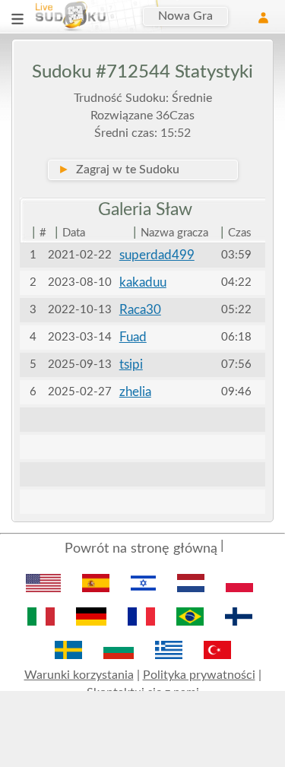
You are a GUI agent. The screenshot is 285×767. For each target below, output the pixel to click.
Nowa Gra (185, 16)
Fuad (133, 337)
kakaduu (142, 282)
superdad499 (157, 255)
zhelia (135, 391)
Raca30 (140, 309)
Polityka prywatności (199, 675)
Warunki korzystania (79, 675)
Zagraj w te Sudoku (118, 169)
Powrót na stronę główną (141, 549)
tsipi (131, 364)
